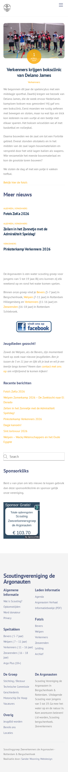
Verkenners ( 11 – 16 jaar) (18, 647)
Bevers (41, 292)
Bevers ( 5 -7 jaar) (13, 636)
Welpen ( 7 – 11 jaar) (15, 641)
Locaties (8, 733)
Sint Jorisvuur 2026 (15, 431)
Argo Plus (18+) (12, 663)
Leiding (39, 648)
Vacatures (9, 703)
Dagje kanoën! (12, 425)
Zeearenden (10, 307)
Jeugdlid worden (12, 721)
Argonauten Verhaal (46, 602)
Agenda (39, 596)
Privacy (7, 618)
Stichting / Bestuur (14, 681)
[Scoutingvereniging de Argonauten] (7, 10)
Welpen (28, 297)
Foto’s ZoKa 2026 (16, 213)
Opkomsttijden (11, 606)
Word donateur (11, 612)
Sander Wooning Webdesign (36, 758)
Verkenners (34, 82)
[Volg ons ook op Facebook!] (34, 332)
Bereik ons (9, 727)
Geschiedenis (11, 692)
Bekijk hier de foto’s (15, 182)
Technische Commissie (16, 686)
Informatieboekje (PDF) (48, 608)
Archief (39, 654)
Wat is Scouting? (12, 601)
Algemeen (8, 208)
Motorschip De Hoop (15, 698)
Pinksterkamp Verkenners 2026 (27, 249)
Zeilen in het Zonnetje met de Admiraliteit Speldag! (25, 231)
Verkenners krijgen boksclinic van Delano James (34, 72)
